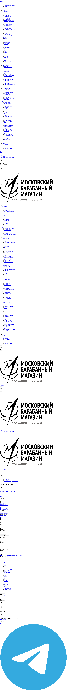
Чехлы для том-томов (7, 97)
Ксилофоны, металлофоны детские (9, 123)
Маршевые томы (6, 131)
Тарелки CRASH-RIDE (7, 16)
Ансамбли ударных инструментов (9, 147)
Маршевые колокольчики (8, 130)
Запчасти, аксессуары (5, 101)
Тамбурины (6, 56)
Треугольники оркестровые (8, 121)
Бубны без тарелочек (7, 42)
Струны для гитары (5, 144)
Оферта (1, 620)
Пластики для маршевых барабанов (9, 132)
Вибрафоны (8, 70)
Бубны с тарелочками (7, 43)
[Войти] (0, 434)
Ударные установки (5, 3)
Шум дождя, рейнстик (7, 63)
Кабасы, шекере (6, 573)
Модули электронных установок (9, 7)
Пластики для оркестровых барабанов (10, 29)
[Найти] (1, 350)
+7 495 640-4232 (2, 154)
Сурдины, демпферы (7, 102)
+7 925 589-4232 (7, 157)
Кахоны (5, 50)
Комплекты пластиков (7, 25)
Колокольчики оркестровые (8, 117)
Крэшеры (5, 578)
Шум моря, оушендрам (7, 64)
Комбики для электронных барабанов (10, 8)
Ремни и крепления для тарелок (9, 20)
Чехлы (3, 91)
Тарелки (3, 10)
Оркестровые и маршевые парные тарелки (10, 13)
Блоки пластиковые (7, 564)
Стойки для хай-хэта (7, 82)
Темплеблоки (6, 57)
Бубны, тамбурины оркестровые (9, 114)
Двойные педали (6, 89)
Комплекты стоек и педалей (8, 86)
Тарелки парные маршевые (8, 129)
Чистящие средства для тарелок (9, 21)
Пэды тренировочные (5, 32)
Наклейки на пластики (7, 30)
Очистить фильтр (6, 535)
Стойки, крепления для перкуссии (9, 84)
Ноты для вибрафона (7, 146)
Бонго (5, 565)
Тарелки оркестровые (7, 120)
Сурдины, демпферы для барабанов (9, 31)
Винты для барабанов (7, 105)
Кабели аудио (6, 138)
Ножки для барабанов (7, 110)
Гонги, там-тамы (6, 45)
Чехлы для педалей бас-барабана (9, 98)
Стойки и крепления (5, 77)
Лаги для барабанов (7, 109)
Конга (5, 53)
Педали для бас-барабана (6, 88)
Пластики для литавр (7, 28)
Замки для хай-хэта (7, 78)
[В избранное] (0, 544)
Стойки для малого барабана (8, 79)
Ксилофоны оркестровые (8, 126)
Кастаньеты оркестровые (8, 116)
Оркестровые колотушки (8, 76)
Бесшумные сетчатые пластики (9, 27)
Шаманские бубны (7, 62)
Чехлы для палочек (7, 68)
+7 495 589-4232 (2, 156)
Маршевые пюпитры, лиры (8, 134)
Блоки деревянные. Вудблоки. (8, 569)
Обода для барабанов (7, 108)
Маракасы (5, 54)
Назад (5, 477)
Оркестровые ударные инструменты (8, 113)
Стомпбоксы (6, 55)
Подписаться (2, 593)
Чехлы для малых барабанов (8, 92)
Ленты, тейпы (6, 111)
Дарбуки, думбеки (7, 47)
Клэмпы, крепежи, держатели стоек (9, 85)
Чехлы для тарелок (7, 93)
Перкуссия (4, 37)
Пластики (3, 22)
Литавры (5, 118)
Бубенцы (5, 41)
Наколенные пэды (7, 34)
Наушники (5, 9)
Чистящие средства (7, 112)
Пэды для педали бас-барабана (8, 35)
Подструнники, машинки (8, 106)
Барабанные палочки (7, 66)
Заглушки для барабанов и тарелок (9, 36)
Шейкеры (5, 587)
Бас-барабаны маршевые (8, 128)
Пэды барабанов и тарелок (8, 6)
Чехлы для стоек (6, 99)
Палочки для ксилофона (8, 67)
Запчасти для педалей (7, 103)
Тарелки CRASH (6, 14)
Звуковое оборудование (6, 136)
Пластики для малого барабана (9, 23)
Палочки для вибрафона (8, 69)
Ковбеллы (5, 52)
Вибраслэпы (6, 44)
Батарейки (5, 141)
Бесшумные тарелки (7, 11)
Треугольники (6, 583)
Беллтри (5, 39)
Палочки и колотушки (5, 65)
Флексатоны (6, 59)
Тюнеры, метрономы (7, 139)
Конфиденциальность (3, 619)
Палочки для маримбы (7, 71)
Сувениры (3, 143)
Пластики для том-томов (8, 24)
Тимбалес (5, 58)
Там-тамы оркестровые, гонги (8, 119)
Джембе (5, 48)
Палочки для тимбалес (7, 74)
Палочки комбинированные (8, 73)
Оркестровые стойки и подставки (9, 81)
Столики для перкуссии (7, 87)
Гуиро (5, 46)
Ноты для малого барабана (8, 148)
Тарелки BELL (6, 12)
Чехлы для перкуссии (7, 94)
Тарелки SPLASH (7, 18)
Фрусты (5, 60)
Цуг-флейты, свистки (7, 61)
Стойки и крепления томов (8, 83)
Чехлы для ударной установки (8, 96)
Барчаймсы (5, 38)
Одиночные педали (7, 90)
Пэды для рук (6, 33)
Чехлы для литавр (7, 100)
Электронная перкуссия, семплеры (9, 5)
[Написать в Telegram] (33, 690)
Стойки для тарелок (7, 80)
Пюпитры (3, 142)
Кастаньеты (6, 574)
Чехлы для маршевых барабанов (9, 135)
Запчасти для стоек (7, 107)
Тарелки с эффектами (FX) (8, 19)
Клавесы (5, 51)
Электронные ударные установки (9, 4)
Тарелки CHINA (6, 15)
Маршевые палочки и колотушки (9, 75)
